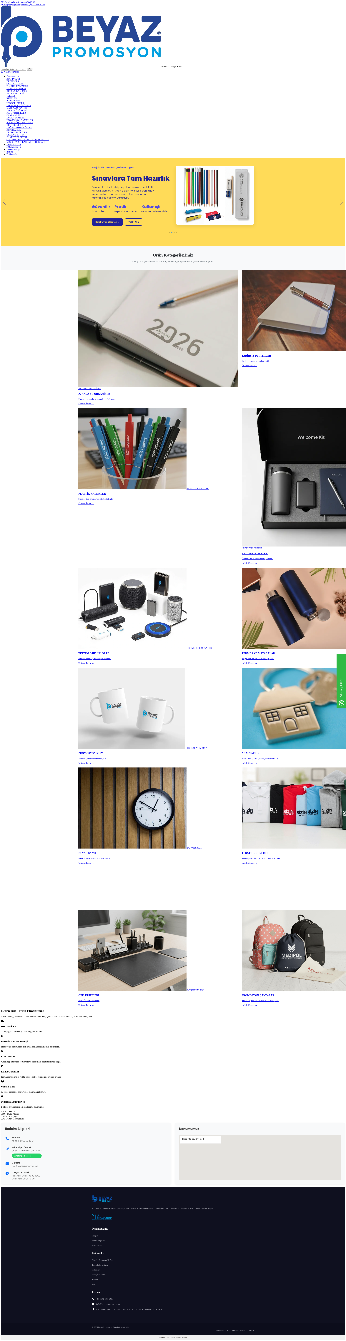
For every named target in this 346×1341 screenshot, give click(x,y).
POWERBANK (13, 101)
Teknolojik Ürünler (100, 1265)
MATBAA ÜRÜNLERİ (16, 108)
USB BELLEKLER (15, 103)
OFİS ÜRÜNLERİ (14, 125)
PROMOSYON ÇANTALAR (19, 120)
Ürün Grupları (12, 76)
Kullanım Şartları (238, 1331)
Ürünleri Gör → (103, 234)
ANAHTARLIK (13, 130)
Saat (93, 1284)
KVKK (251, 1331)
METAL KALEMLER (16, 88)
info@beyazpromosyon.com (16, 5)
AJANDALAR (13, 79)
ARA (29, 69)
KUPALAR (11, 98)
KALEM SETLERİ (15, 93)
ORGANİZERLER (15, 84)
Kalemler (96, 1270)
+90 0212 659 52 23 (105, 1299)
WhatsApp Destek (11, 72)
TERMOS (10, 96)
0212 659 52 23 (38, 5)
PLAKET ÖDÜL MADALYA (19, 122)
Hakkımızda (11, 154)
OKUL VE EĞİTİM (15, 135)
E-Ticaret (166, 1337)
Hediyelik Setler (98, 1275)
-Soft (161, 1337)
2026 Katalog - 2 (13, 147)
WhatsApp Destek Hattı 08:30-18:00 (19, 2)
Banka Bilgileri (98, 1241)
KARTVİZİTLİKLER (16, 113)
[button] (169, 232)
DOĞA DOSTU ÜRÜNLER (19, 127)
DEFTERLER (12, 81)
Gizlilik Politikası (222, 1331)
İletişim (9, 152)
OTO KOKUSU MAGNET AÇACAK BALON (27, 139)
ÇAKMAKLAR (13, 115)
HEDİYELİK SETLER (16, 132)
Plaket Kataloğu (13, 149)
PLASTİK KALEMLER (17, 86)
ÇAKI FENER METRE (16, 137)
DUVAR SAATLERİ (15, 118)
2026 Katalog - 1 (13, 144)
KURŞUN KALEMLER (17, 91)
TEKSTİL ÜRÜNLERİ (16, 110)
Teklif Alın (125, 234)
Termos (95, 1279)
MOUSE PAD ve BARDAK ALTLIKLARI (25, 142)
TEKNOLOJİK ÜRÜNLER (18, 105)
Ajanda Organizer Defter (102, 1260)
